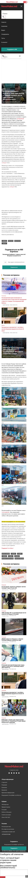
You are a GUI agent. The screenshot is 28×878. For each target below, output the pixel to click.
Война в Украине (6, 88)
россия (4, 243)
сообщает (4, 162)
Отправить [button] (2, 877)
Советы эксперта (6, 814)
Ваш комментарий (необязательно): (8, 867)
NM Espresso (5, 804)
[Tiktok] (16, 773)
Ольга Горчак (6, 101)
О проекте (4, 782)
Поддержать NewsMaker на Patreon (11, 795)
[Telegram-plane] (18, 773)
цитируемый (20, 118)
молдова (17, 556)
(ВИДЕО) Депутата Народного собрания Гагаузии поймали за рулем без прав (12, 639)
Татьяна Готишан (5, 615)
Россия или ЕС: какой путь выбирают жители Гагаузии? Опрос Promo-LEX (14, 587)
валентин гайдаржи (6, 553)
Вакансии (4, 790)
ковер (11, 556)
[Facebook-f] (9, 773)
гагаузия (13, 553)
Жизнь (3, 325)
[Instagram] (14, 773)
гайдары (19, 553)
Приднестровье (17, 240)
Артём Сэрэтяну (6, 304)
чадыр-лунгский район (19, 558)
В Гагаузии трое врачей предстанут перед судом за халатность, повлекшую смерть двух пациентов (13, 666)
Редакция (4, 785)
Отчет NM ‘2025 (6, 817)
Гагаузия (5, 345)
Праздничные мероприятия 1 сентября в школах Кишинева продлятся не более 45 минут (13, 329)
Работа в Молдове (6, 812)
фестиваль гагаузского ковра (7, 558)
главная (4, 240)
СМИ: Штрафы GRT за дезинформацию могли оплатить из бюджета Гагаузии (14, 613)
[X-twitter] (11, 773)
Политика (4, 295)
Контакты (4, 787)
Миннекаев (10, 240)
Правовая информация (8, 792)
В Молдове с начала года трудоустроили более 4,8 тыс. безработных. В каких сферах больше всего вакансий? (14, 721)
